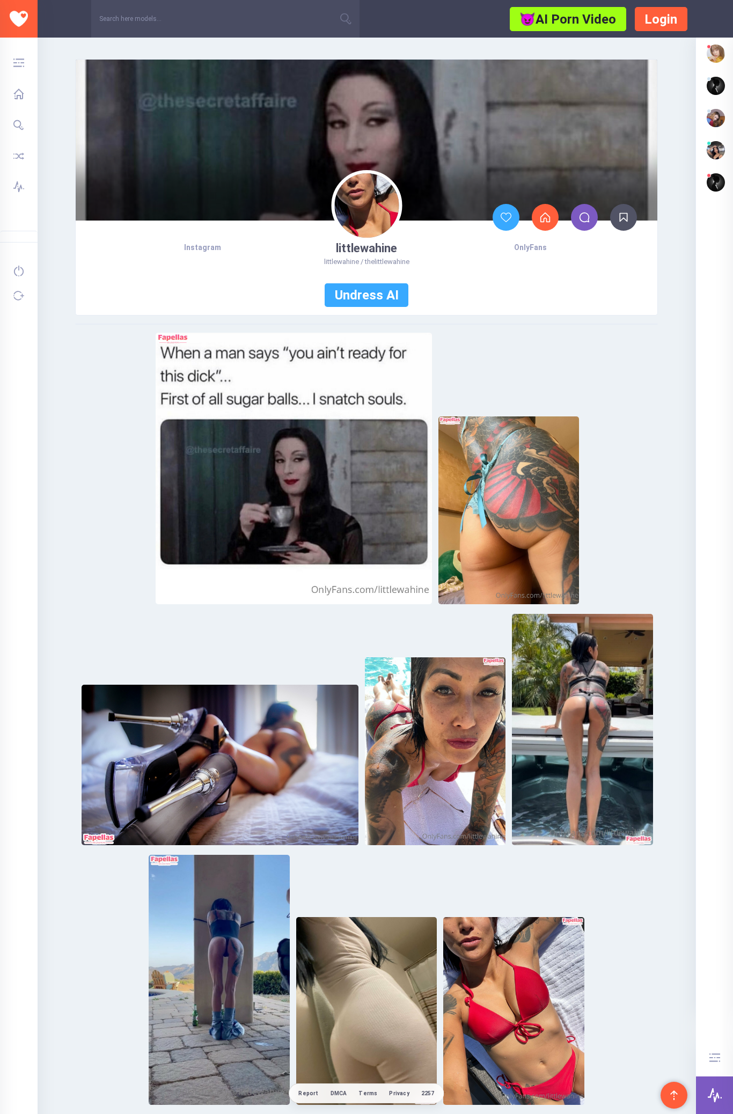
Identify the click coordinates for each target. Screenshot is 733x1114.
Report (308, 1093)
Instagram (202, 247)
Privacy (399, 1093)
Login (660, 19)
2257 (428, 1093)
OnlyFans (530, 247)
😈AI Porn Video (567, 19)
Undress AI (367, 295)
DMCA (339, 1093)
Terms (367, 1093)
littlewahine (366, 248)
